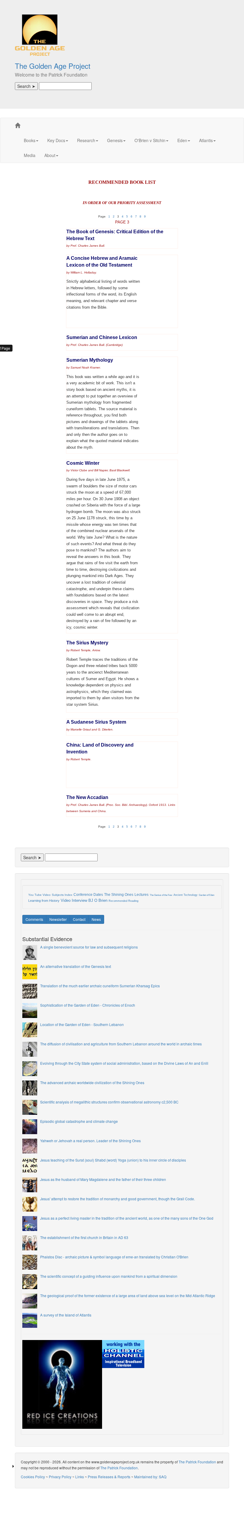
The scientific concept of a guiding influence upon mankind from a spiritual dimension (108, 1276)
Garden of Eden (206, 895)
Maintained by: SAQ (150, 1476)
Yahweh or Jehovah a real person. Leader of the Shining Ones (90, 1140)
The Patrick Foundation (197, 1461)
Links (79, 1476)
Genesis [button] (115, 140)
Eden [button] (182, 140)
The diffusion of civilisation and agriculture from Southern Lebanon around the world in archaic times (121, 1043)
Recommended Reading (123, 900)
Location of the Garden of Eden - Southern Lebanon (82, 1024)
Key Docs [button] (56, 140)
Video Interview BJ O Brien (84, 900)
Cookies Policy (33, 1476)
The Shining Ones (118, 895)
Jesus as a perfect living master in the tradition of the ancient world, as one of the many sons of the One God (126, 1218)
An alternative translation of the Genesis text (75, 966)
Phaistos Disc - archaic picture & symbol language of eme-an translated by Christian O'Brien (114, 1256)
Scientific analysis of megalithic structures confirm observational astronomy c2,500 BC (109, 1101)
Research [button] (86, 140)
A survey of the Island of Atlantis (65, 1314)
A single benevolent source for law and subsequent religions (89, 946)
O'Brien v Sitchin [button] (149, 140)
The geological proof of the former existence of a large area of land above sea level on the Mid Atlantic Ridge (127, 1295)
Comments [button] (34, 919)
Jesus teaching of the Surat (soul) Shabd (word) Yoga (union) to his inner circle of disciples (113, 1159)
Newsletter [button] (58, 919)
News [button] (96, 919)
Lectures (141, 895)
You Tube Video (39, 894)
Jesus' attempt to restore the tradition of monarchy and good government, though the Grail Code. (117, 1198)
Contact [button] (79, 919)
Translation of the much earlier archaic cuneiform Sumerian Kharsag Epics (100, 985)
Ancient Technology (185, 894)
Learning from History (44, 900)
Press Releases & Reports (109, 1476)
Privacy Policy (60, 1476)
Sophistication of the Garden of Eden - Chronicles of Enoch (87, 1005)
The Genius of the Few (161, 895)
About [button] (49, 155)
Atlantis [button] (206, 140)
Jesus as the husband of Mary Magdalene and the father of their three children (103, 1179)
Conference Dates (88, 895)
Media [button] (29, 155)
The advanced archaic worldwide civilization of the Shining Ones (92, 1082)
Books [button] (29, 140)
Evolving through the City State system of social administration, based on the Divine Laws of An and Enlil (124, 1063)
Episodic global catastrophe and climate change (79, 1121)
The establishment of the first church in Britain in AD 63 (84, 1237)
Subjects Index (62, 894)
